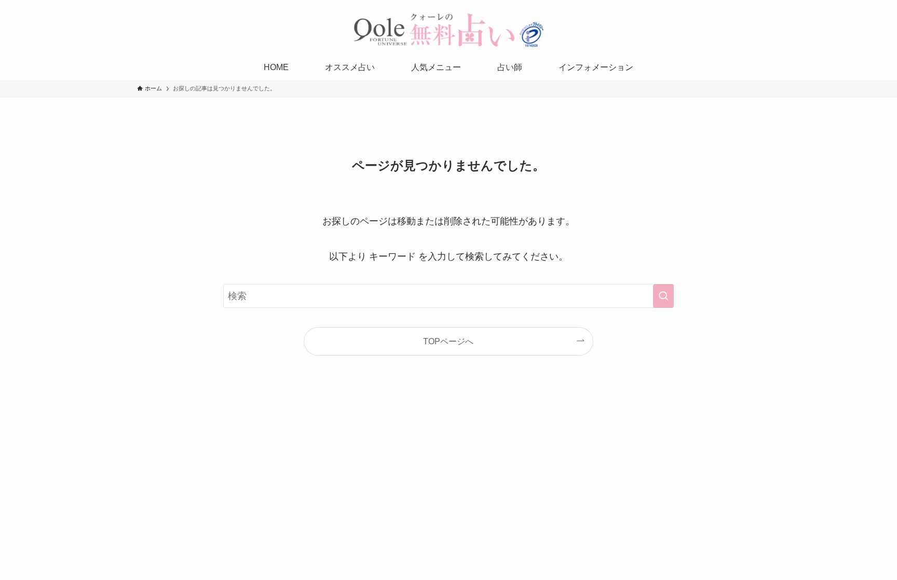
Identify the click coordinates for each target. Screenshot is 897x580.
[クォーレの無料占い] (448, 29)
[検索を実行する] (663, 296)
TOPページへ (448, 341)
